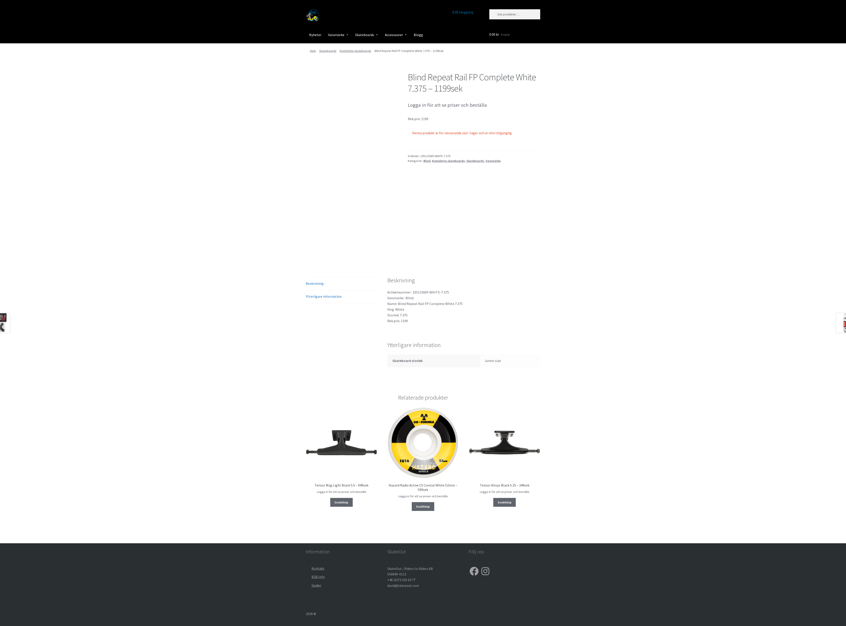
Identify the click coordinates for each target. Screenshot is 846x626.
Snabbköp (341, 502)
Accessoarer (394, 35)
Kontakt (318, 568)
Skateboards (364, 35)
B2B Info (318, 577)
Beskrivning (315, 283)
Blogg (418, 35)
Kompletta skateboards (355, 51)
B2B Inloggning (462, 12)
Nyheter (315, 35)
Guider (316, 585)
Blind (426, 161)
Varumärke (336, 35)
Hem (313, 51)
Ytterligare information (324, 296)
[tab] (341, 283)
